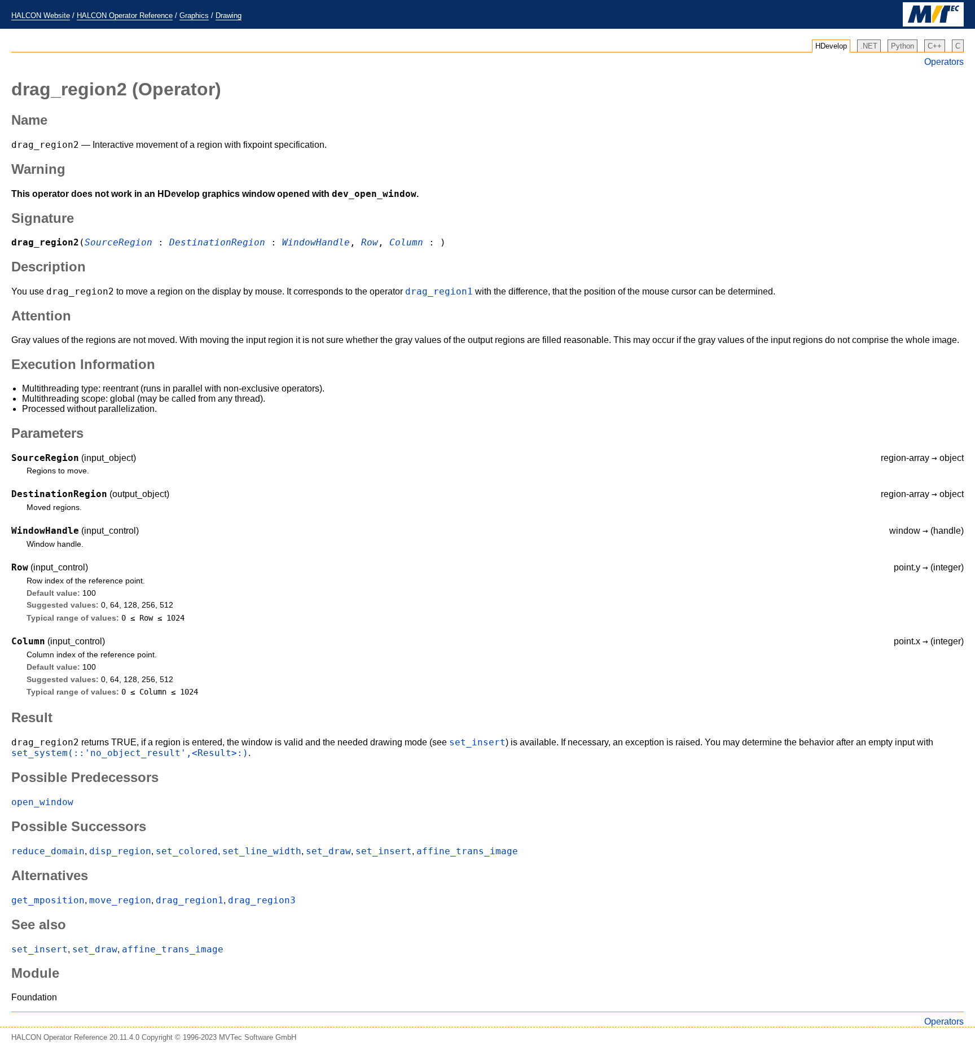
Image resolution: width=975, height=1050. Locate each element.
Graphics (194, 15)
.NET (868, 46)
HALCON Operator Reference (125, 15)
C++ (935, 46)
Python (902, 46)
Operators (944, 62)
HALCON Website (40, 15)
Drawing (228, 15)
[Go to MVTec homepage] (933, 24)
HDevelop (831, 46)
